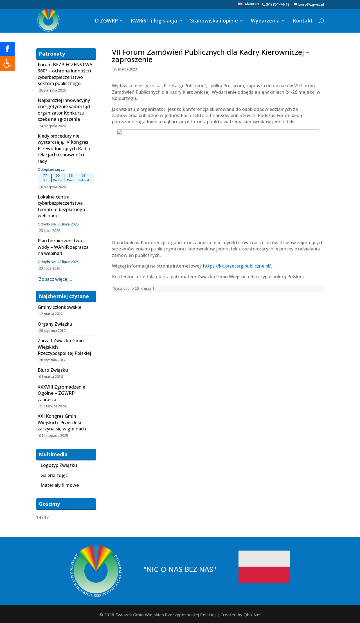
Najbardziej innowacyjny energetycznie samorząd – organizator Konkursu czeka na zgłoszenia (66, 109)
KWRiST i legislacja (154, 21)
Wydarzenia (265, 21)
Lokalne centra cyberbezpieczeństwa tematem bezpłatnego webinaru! (61, 206)
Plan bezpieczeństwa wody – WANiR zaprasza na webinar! (63, 247)
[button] (7, 63)
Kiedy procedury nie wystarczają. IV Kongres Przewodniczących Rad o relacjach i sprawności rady (64, 148)
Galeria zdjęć (54, 475)
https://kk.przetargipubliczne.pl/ (237, 266)
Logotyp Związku (58, 465)
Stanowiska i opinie (214, 21)
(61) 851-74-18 (277, 4)
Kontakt (303, 21)
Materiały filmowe (59, 485)
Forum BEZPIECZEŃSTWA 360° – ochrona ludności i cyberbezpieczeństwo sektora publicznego (65, 73)
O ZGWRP (106, 21)
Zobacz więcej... (55, 279)
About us (252, 4)
